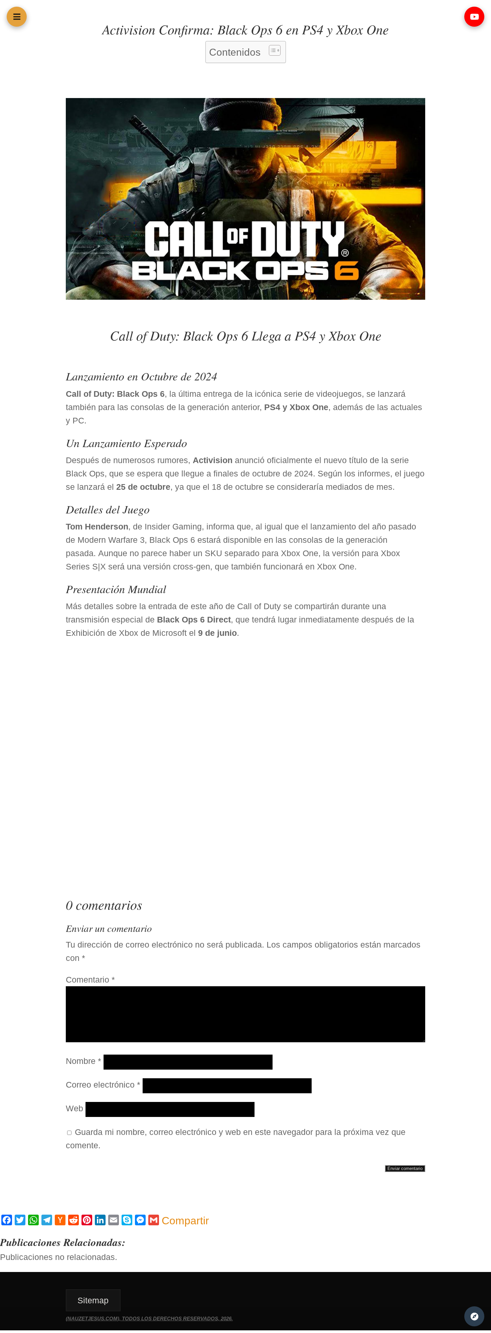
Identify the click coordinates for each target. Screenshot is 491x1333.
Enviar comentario (405, 1168)
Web (74, 1108)
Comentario (90, 979)
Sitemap (93, 1300)
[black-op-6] (245, 296)
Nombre (83, 1061)
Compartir (185, 1220)
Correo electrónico (103, 1084)
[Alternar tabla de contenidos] (271, 50)
